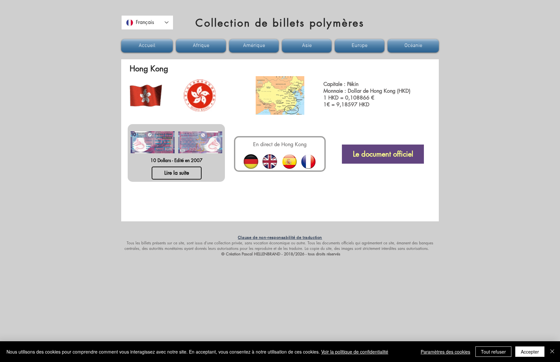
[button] (147, 46)
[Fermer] (552, 351)
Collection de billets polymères (279, 22)
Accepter (530, 351)
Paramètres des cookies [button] (445, 351)
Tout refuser (493, 351)
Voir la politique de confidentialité (354, 351)
